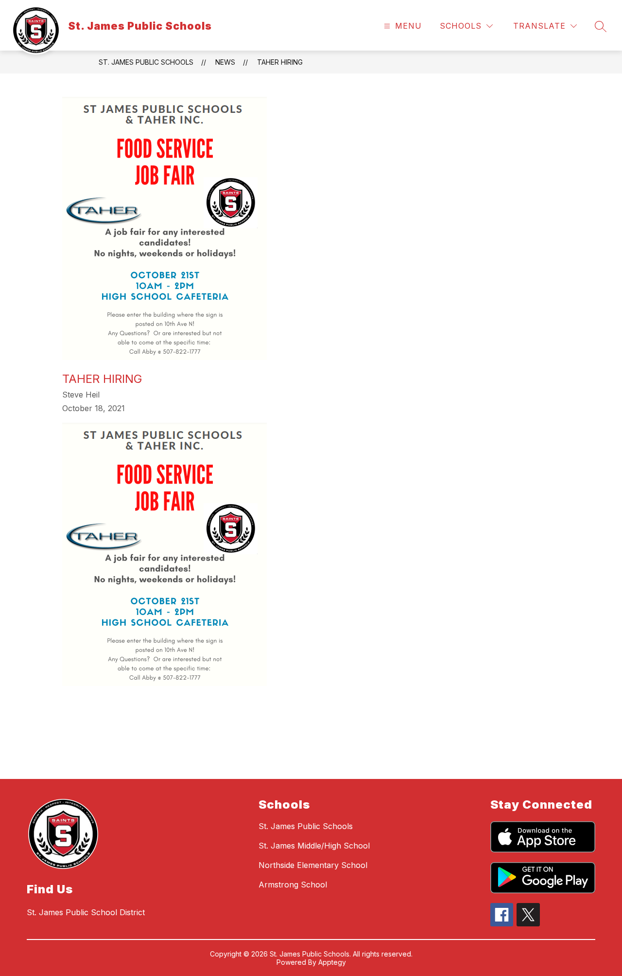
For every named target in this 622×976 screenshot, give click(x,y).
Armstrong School (293, 884)
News (225, 62)
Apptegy (332, 962)
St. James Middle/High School (314, 845)
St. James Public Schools (146, 62)
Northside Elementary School (313, 865)
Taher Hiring (280, 62)
